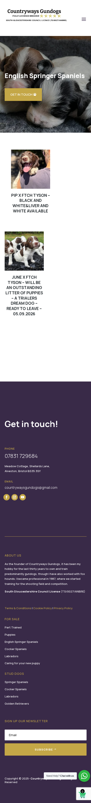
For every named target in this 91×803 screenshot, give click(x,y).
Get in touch (21, 94)
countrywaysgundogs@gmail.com (31, 487)
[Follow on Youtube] (22, 497)
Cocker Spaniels (16, 649)
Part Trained (13, 627)
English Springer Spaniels (21, 642)
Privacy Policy (63, 608)
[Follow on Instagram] (14, 497)
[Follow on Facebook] (6, 497)
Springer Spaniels (16, 682)
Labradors (11, 656)
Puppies (10, 634)
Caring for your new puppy (22, 663)
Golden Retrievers (17, 703)
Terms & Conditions (18, 608)
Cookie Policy (42, 608)
